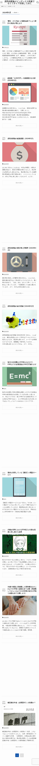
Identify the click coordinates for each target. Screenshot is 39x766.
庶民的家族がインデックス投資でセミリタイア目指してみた (19, 2)
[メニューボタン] (1, 2)
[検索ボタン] (37, 2)
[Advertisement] (19, 215)
